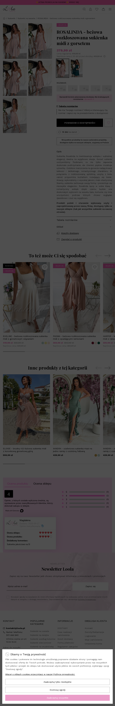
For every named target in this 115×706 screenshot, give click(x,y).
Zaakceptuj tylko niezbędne (57, 682)
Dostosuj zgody (57, 690)
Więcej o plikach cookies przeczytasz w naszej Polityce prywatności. (40, 674)
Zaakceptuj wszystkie (57, 698)
